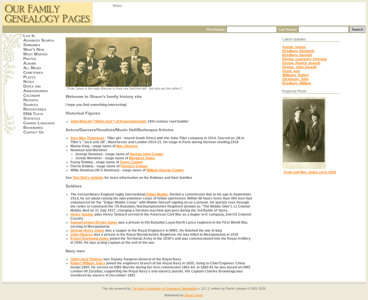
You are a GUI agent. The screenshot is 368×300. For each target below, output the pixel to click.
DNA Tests (33, 113)
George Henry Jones (87, 231)
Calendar (31, 95)
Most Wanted (35, 54)
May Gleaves (127, 146)
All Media (32, 67)
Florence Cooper (134, 166)
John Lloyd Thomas (86, 259)
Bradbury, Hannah (297, 55)
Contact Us (33, 132)
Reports (30, 100)
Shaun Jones (194, 295)
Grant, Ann (291, 71)
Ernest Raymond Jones (89, 239)
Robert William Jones (87, 263)
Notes (28, 81)
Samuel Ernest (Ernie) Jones (93, 222)
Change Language (39, 123)
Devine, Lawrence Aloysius (304, 59)
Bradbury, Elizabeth (298, 51)
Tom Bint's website (88, 178)
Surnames (31, 44)
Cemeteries (33, 72)
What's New (33, 49)
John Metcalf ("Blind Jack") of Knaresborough (108, 121)
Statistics (31, 118)
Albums (29, 63)
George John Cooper (147, 154)
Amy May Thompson (87, 138)
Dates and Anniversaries (35, 88)
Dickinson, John (295, 79)
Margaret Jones (142, 158)
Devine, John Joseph (299, 67)
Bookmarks (33, 127)
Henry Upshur (81, 214)
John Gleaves (81, 235)
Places (29, 77)
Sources (30, 104)
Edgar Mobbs (157, 194)
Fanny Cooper (131, 162)
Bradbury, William (296, 83)
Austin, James (294, 47)
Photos (29, 58)
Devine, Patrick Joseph (301, 63)
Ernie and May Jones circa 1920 (310, 172)
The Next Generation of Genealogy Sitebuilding (164, 288)
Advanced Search (38, 40)
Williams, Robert (295, 75)
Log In (29, 35)
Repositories (34, 109)
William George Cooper (165, 170)
